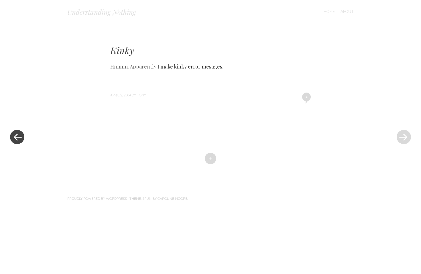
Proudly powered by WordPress (97, 198)
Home (329, 11)
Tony (141, 95)
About (347, 11)
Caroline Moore (172, 198)
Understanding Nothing (101, 12)
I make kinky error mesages (190, 66)
